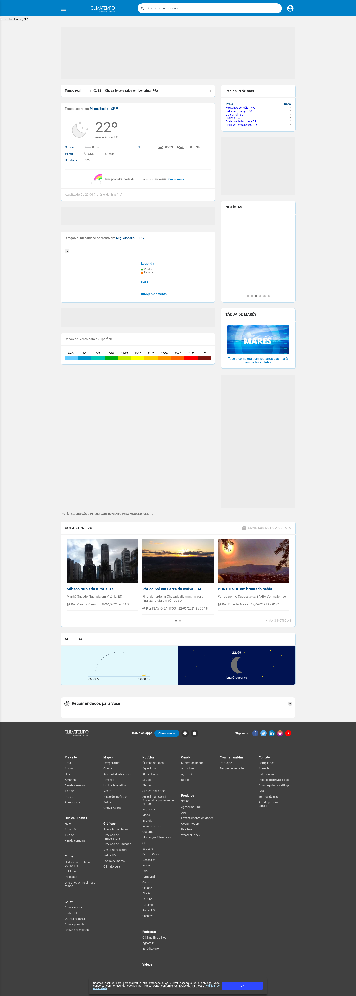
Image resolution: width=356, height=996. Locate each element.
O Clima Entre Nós (154, 937)
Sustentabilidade (153, 791)
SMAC (185, 801)
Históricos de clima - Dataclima (78, 864)
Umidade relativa (114, 785)
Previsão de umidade (117, 844)
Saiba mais (176, 179)
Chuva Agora (73, 907)
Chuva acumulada (77, 930)
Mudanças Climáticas (156, 837)
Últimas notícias (153, 763)
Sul (144, 843)
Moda (146, 815)
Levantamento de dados (197, 818)
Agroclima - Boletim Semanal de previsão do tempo (158, 800)
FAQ (261, 791)
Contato (264, 757)
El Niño (147, 893)
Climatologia (111, 866)
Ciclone (147, 888)
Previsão (71, 757)
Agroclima (149, 768)
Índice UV (109, 855)
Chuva (107, 768)
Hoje (68, 774)
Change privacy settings (274, 785)
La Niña (147, 899)
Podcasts (71, 876)
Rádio (185, 779)
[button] (14, 19)
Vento (107, 791)
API (183, 812)
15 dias (69, 791)
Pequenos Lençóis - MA (240, 107)
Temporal (148, 876)
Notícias (148, 757)
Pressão (108, 779)
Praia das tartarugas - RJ (241, 121)
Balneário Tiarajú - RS (239, 111)
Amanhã (70, 779)
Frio (145, 871)
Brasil (68, 763)
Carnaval (148, 916)
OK (242, 985)
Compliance (266, 763)
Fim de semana (75, 785)
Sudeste (147, 848)
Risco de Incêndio (115, 796)
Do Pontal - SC (234, 114)
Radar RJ (71, 913)
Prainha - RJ (233, 117)
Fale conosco (267, 774)
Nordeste (148, 860)
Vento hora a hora (115, 849)
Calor (146, 882)
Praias (69, 796)
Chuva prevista (75, 924)
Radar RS (148, 910)
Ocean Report (190, 823)
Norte (146, 865)
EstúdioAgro (150, 948)
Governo (148, 831)
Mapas (108, 757)
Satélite (108, 802)
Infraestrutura (151, 826)
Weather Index (190, 835)
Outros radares (75, 918)
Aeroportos (72, 802)
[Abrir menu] (64, 9)
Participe (226, 763)
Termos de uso (268, 796)
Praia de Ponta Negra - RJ (241, 124)
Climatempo (166, 733)
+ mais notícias (279, 620)
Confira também (231, 757)
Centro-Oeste (151, 854)
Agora (69, 768)
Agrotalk (148, 943)
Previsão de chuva (115, 829)
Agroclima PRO (191, 807)
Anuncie (264, 768)
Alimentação (150, 774)
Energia (147, 820)
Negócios (148, 809)
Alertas (147, 785)
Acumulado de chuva (117, 774)
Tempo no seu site (232, 768)
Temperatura (112, 763)
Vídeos (147, 964)
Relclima (70, 871)
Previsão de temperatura (111, 836)
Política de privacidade (274, 779)
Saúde (146, 779)
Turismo (147, 904)
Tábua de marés (114, 861)
